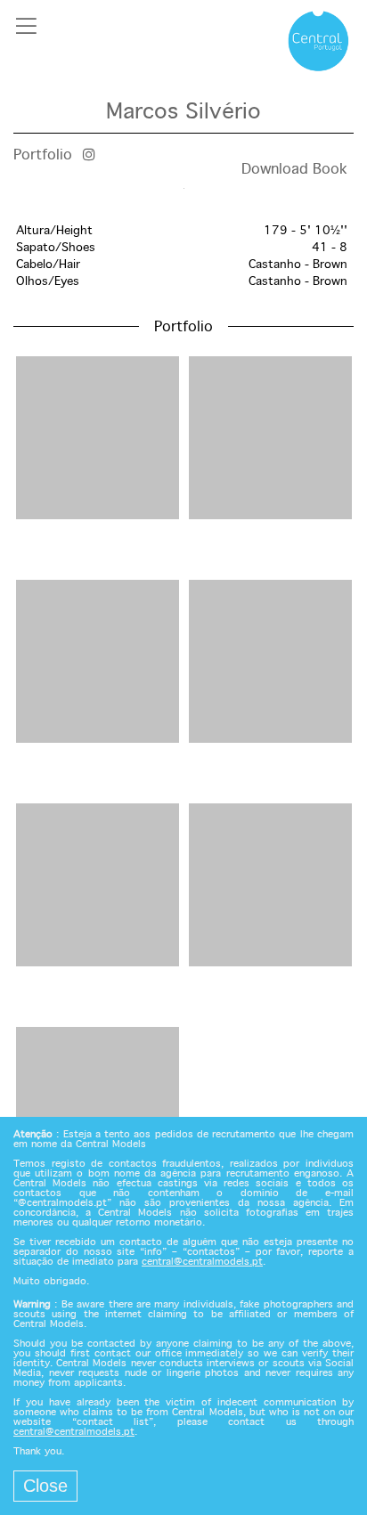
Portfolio (42, 155)
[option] (183, 189)
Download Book (294, 169)
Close (45, 1485)
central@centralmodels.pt (202, 1262)
